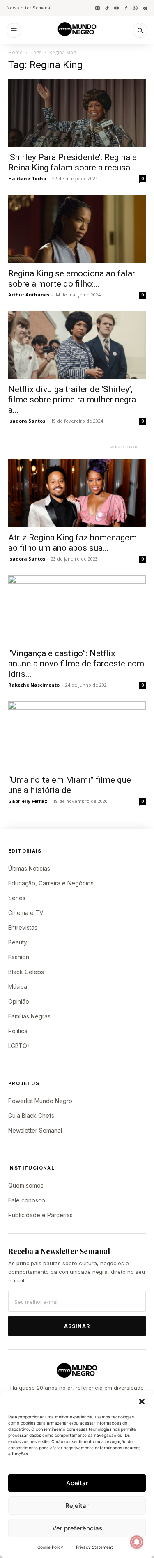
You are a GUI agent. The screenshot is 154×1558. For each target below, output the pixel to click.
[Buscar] (140, 30)
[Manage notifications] (136, 1542)
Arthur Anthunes (28, 295)
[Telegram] (144, 8)
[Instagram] (97, 8)
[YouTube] (116, 8)
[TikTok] (107, 8)
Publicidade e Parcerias (40, 1214)
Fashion (18, 957)
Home (15, 52)
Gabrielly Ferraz (27, 801)
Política (18, 1030)
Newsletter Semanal (29, 8)
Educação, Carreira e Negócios (51, 883)
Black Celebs (26, 971)
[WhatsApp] (135, 8)
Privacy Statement (94, 1546)
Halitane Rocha (27, 178)
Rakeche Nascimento (34, 685)
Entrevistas (22, 927)
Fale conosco (26, 1200)
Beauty (17, 942)
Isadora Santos (26, 421)
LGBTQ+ (19, 1045)
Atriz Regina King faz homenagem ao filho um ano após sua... (72, 543)
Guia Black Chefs (31, 1115)
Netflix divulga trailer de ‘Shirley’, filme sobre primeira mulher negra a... (72, 399)
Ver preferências (77, 1528)
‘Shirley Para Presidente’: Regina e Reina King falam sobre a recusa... (72, 162)
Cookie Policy (50, 1546)
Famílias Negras (29, 1016)
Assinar (77, 1326)
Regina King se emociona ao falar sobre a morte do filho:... (71, 279)
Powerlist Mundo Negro (40, 1100)
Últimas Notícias (29, 868)
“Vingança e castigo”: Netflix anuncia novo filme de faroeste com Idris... (76, 663)
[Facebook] (126, 8)
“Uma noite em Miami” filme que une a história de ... (69, 785)
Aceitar (77, 1483)
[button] (142, 1401)
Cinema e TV (26, 912)
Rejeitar (77, 1506)
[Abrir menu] (14, 30)
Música (17, 986)
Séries (16, 897)
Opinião (18, 1001)
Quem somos (26, 1185)
